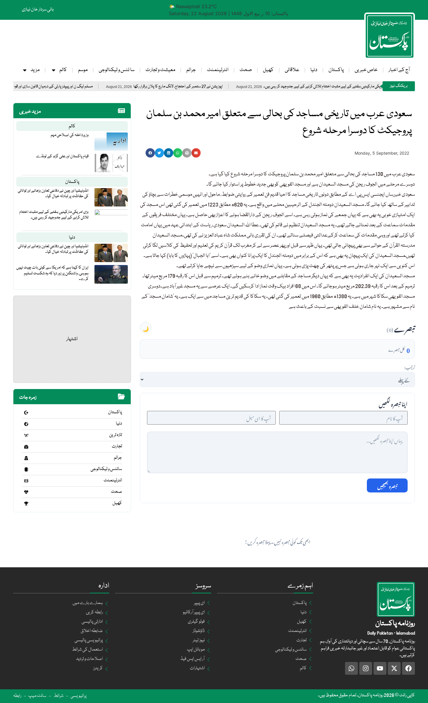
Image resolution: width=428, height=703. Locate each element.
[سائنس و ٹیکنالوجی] (26, 469)
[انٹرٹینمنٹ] (26, 481)
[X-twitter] (394, 668)
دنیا (313, 70)
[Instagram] (365, 668)
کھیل (268, 70)
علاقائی (292, 70)
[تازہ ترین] (26, 435)
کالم (63, 70)
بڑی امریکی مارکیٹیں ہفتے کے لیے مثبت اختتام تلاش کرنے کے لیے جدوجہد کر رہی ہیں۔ (347, 86)
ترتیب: (409, 367)
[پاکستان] (26, 413)
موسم (83, 70)
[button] (150, 153)
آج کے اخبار (399, 70)
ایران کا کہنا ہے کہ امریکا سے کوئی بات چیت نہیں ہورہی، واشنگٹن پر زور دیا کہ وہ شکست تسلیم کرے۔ (52, 273)
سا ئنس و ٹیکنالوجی (117, 70)
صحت (246, 70)
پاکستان (336, 70)
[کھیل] (26, 503)
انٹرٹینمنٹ (218, 70)
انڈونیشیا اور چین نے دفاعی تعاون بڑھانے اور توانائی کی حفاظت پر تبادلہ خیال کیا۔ (53, 193)
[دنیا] (26, 424)
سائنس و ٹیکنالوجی (106, 469)
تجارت (117, 446)
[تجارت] (26, 447)
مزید (35, 70)
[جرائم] (26, 458)
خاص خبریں (366, 70)
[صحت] (26, 492)
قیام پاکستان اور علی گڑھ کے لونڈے (62, 156)
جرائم (191, 70)
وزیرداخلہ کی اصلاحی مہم (70, 135)
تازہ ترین (115, 435)
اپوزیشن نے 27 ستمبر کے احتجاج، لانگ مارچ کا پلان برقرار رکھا (198, 86)
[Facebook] (408, 668)
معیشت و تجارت (160, 70)
